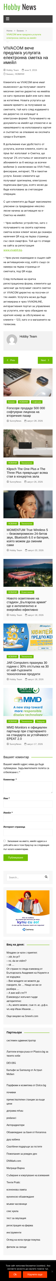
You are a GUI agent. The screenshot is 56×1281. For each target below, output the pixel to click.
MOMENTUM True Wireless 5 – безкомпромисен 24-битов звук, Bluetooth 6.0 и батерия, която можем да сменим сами (28, 537)
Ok (15, 1274)
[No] (52, 1271)
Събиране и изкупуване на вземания (28, 1175)
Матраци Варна (16, 1168)
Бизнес (10, 74)
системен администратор (21, 1040)
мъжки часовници (17, 1204)
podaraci (11, 1118)
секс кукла (12, 1211)
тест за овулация (16, 1218)
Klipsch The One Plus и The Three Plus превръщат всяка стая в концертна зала (27, 472)
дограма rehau (15, 1110)
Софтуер (37, 402)
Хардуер (41, 721)
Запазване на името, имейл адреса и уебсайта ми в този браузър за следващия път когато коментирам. (26, 845)
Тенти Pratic (13, 1182)
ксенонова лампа (17, 1189)
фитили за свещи (16, 1247)
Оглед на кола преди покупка (23, 1239)
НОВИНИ (19, 74)
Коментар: (10, 779)
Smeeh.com (31, 1016)
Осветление (27, 592)
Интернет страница (14, 826)
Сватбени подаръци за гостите (24, 1146)
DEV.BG (11, 1063)
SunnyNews (15, 421)
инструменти (14, 1232)
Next (43, 360)
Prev (12, 360)
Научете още (35, 1274)
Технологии (26, 463)
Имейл (8, 812)
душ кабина (13, 1139)
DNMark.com (14, 1161)
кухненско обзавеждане (20, 1196)
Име (6, 798)
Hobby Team (12, 70)
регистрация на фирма (20, 1225)
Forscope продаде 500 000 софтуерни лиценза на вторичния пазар (26, 411)
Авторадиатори (15, 1125)
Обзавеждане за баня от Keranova (26, 1132)
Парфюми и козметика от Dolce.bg (26, 1085)
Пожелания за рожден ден (22, 1153)
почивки (11, 1092)
